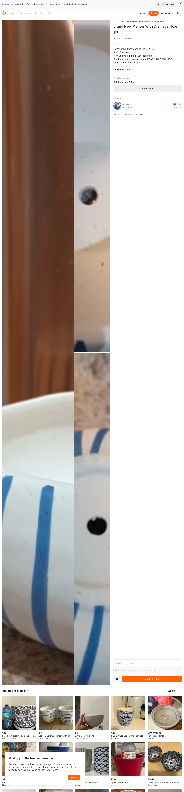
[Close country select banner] (181, 3)
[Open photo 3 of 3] (92, 519)
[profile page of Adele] (117, 106)
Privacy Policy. (50, 769)
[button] (174, 690)
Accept (74, 777)
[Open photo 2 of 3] (92, 186)
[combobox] (33, 13)
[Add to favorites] (116, 679)
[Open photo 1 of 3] (38, 352)
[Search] (50, 13)
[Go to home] (8, 13)
